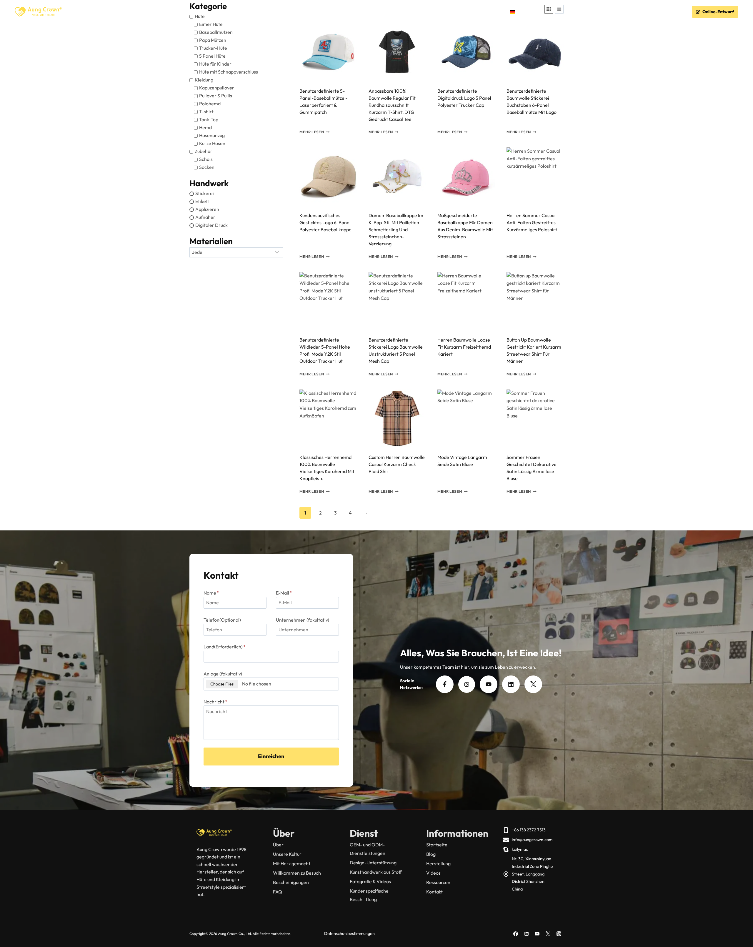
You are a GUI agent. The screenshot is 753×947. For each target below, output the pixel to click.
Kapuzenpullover (216, 88)
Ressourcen (438, 882)
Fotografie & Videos (370, 881)
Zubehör (203, 151)
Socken (206, 167)
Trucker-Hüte (213, 48)
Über (278, 845)
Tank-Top (208, 119)
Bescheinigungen (291, 882)
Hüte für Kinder (215, 64)
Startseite (235, 12)
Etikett (202, 201)
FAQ (436, 12)
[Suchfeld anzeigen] (537, 12)
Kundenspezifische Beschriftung (369, 895)
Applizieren (207, 209)
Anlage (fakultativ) (223, 674)
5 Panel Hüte (212, 56)
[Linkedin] (526, 933)
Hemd (205, 127)
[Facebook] (515, 933)
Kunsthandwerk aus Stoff (376, 872)
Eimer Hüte (211, 24)
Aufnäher (205, 217)
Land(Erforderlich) (225, 647)
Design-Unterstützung (373, 863)
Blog (431, 854)
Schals (206, 159)
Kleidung (204, 80)
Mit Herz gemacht (291, 863)
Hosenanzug (212, 135)
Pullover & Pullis (215, 96)
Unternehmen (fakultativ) (302, 620)
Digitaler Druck (211, 225)
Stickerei (204, 193)
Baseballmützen (216, 32)
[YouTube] (537, 933)
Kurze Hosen (212, 143)
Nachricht (215, 702)
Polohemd (210, 103)
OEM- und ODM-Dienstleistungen (367, 849)
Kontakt (493, 12)
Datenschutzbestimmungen (349, 933)
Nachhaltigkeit (408, 12)
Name (211, 593)
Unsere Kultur (287, 854)
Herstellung (438, 863)
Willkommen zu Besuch (297, 873)
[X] (548, 933)
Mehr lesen (311, 132)
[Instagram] (559, 933)
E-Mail (284, 593)
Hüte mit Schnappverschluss (228, 72)
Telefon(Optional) (222, 620)
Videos (433, 873)
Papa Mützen (212, 40)
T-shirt (206, 111)
